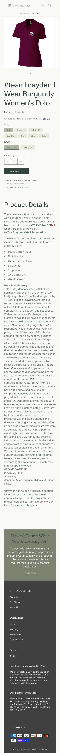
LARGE (10, 136)
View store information (18, 187)
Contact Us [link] (30, 572)
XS (8, 130)
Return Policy (16, 634)
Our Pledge (15, 602)
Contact (14, 607)
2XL (33, 136)
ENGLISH (11, 147)
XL (22, 136)
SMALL (20, 130)
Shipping (14, 629)
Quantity (9, 155)
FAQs (12, 624)
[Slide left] (24, 74)
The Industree (25, 749)
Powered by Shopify (39, 749)
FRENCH (28, 147)
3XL (44, 136)
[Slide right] (36, 74)
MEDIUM (35, 130)
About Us (14, 597)
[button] (10, 5)
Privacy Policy (16, 639)
